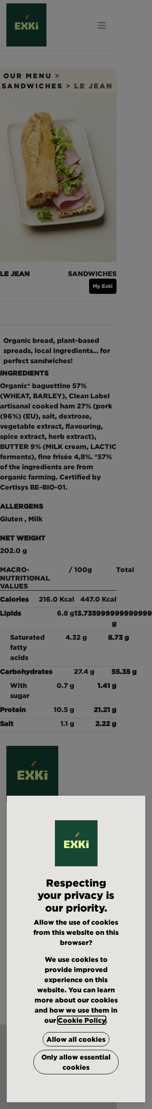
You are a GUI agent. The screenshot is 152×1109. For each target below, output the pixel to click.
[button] (76, 1039)
